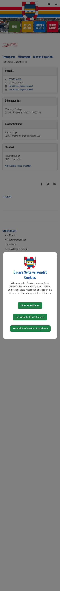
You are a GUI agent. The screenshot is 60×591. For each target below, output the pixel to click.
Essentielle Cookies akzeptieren (30, 328)
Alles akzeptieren (30, 305)
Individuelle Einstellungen (30, 317)
